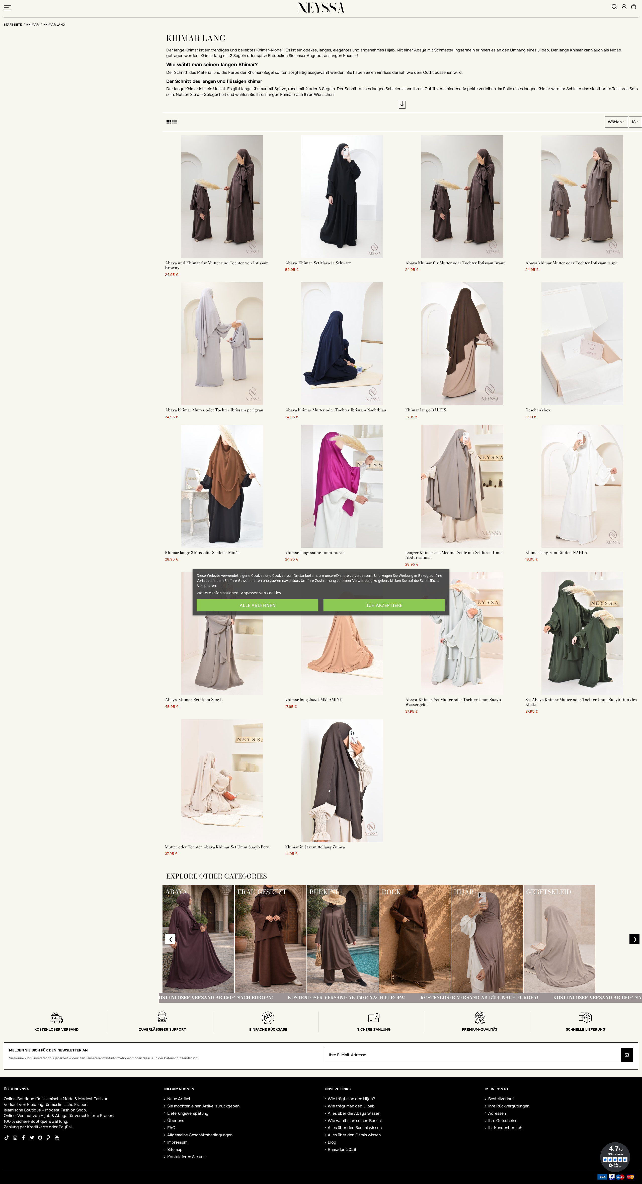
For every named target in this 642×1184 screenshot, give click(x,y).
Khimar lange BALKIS (425, 410)
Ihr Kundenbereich (505, 1127)
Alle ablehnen (258, 605)
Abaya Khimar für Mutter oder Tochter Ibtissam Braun (455, 263)
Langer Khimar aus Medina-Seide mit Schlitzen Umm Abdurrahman (454, 554)
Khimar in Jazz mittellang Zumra (315, 847)
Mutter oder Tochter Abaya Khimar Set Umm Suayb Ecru (217, 847)
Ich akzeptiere (384, 605)
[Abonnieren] (627, 1055)
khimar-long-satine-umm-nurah (315, 552)
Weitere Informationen (217, 592)
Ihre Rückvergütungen (508, 1106)
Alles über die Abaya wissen (354, 1113)
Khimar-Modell (270, 50)
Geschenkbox (537, 410)
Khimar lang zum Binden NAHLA (556, 552)
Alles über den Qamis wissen (354, 1135)
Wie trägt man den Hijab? (351, 1098)
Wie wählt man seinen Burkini (355, 1120)
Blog (332, 1142)
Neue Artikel (178, 1098)
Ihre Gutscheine (502, 1120)
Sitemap (175, 1149)
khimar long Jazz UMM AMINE (313, 700)
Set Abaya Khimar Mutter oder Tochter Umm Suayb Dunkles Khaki (581, 702)
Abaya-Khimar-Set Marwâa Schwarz (318, 263)
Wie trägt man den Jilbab (351, 1106)
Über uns (175, 1120)
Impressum (177, 1142)
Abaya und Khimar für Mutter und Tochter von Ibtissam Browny (217, 265)
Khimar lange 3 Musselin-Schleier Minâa (202, 552)
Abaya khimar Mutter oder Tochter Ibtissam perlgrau (214, 410)
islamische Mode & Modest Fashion (75, 1098)
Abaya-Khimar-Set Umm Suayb (194, 700)
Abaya (61, 1115)
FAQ (171, 1127)
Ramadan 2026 (342, 1149)
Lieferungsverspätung (187, 1113)
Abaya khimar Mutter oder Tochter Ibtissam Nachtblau (335, 410)
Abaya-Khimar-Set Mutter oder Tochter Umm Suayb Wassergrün (453, 702)
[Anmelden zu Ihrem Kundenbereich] (624, 7)
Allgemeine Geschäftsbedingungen (199, 1135)
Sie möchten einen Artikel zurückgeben (203, 1106)
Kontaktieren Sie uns (186, 1156)
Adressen (497, 1113)
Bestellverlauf (501, 1098)
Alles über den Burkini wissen (355, 1127)
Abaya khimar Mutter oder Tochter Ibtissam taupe (571, 263)
